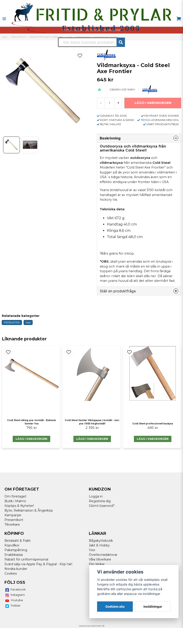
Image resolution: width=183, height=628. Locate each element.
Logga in (96, 496)
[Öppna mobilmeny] (4, 18)
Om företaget (15, 496)
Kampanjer (12, 515)
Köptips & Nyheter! (19, 506)
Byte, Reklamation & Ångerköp (28, 510)
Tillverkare (12, 525)
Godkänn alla (115, 606)
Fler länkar (97, 564)
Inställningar (152, 606)
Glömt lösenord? (102, 506)
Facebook (18, 589)
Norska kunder (15, 569)
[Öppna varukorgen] (179, 18)
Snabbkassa (13, 555)
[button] (80, 56)
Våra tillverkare (100, 559)
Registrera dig (100, 501)
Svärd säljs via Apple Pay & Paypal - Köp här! (38, 564)
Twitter (15, 605)
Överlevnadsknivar (103, 555)
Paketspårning (15, 550)
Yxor (28, 322)
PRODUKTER (12, 322)
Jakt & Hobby (99, 545)
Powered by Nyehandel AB (91, 626)
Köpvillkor (11, 545)
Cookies (10, 573)
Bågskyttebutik (101, 541)
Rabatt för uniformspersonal (26, 559)
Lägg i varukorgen (31, 438)
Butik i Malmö (15, 501)
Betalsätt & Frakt (17, 541)
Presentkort (13, 520)
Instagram (17, 594)
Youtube (16, 600)
